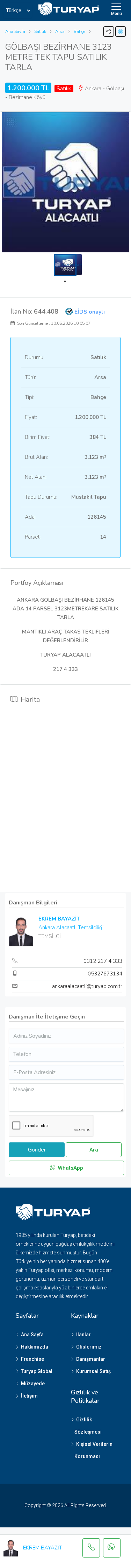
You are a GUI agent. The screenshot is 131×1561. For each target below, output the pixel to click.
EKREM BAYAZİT (59, 918)
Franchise (32, 1359)
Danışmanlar (90, 1359)
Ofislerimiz (89, 1347)
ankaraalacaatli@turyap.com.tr (87, 986)
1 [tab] (68, 281)
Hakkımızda (34, 1347)
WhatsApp (70, 1168)
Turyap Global (36, 1371)
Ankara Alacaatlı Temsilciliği (70, 927)
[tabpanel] (65, 265)
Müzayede (33, 1383)
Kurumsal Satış (93, 1371)
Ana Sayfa (32, 1334)
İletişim (29, 1396)
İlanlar (83, 1334)
